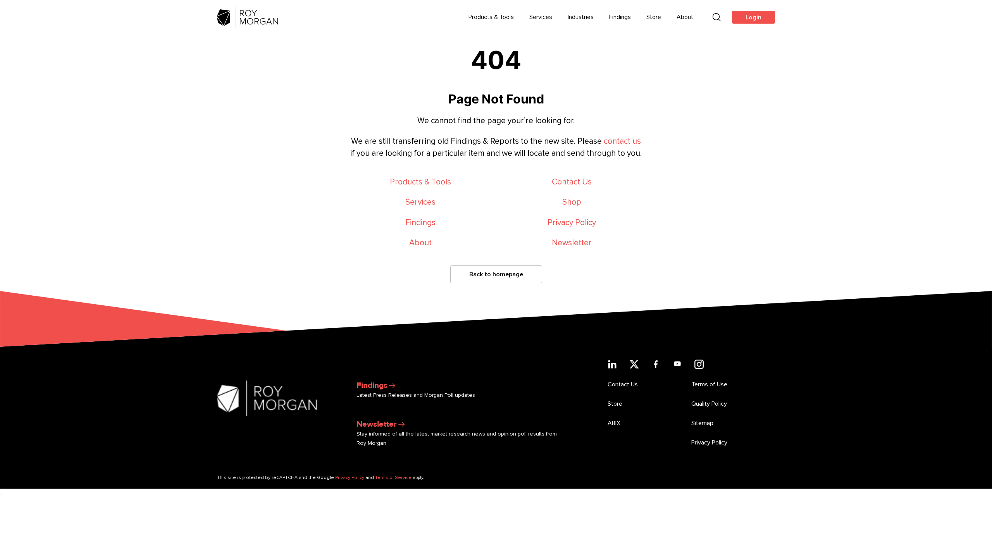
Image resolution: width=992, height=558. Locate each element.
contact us (622, 141)
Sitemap (702, 423)
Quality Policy (709, 404)
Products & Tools (491, 17)
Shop (571, 202)
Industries (581, 17)
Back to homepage (496, 274)
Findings (620, 17)
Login (753, 17)
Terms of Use (709, 384)
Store (653, 17)
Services (540, 17)
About (685, 17)
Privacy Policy (572, 222)
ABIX (614, 423)
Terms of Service (393, 477)
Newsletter (572, 243)
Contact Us (572, 182)
